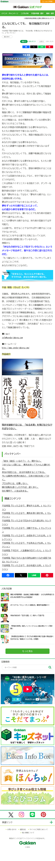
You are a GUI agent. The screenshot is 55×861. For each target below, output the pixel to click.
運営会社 (23, 829)
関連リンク (7, 822)
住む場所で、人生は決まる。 (15, 491)
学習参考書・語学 (37, 13)
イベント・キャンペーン (9, 13)
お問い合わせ (11, 829)
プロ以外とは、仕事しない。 (15, 483)
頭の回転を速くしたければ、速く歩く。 (20, 487)
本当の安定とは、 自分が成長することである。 (24, 472)
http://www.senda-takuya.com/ (16, 348)
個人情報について (28, 832)
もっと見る (27, 651)
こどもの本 (24, 13)
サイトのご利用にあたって (39, 829)
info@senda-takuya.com (12, 338)
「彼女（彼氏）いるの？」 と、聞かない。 (22, 461)
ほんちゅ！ (7, 36)
